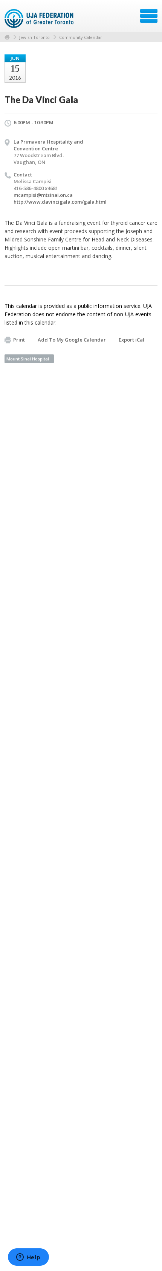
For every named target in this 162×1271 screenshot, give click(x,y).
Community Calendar (80, 37)
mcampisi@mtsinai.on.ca (43, 195)
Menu (148, 16)
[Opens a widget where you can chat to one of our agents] (28, 1257)
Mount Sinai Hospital (27, 359)
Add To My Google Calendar (72, 339)
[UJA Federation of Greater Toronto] (40, 18)
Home (7, 37)
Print (19, 339)
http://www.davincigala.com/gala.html (60, 201)
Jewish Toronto (34, 37)
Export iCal (131, 339)
